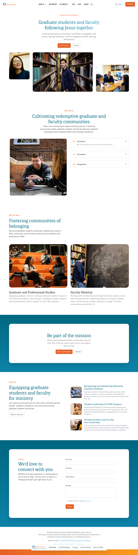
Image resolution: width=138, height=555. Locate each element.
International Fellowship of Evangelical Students (74, 541)
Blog (73, 4)
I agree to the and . (79, 501)
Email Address (70, 477)
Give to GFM (98, 547)
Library (86, 4)
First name (69, 459)
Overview (52, 547)
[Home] (9, 4)
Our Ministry (53, 4)
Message (68, 485)
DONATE (130, 4)
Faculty (75, 547)
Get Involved (63, 4)
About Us (41, 4)
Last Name (69, 468)
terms (78, 501)
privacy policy (87, 501)
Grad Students (64, 547)
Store (79, 4)
